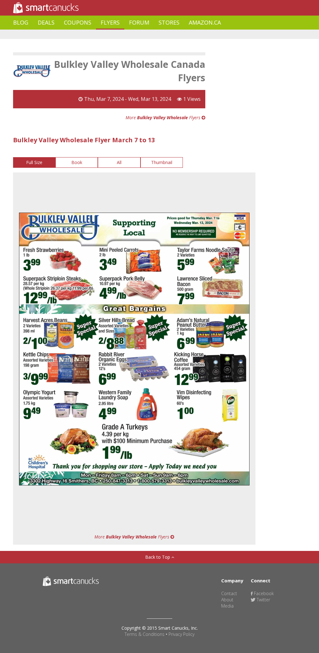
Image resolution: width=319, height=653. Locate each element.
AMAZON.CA (205, 22)
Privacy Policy (181, 634)
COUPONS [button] (77, 22)
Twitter (262, 600)
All (119, 162)
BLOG (20, 22)
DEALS (46, 22)
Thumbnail (161, 162)
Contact (229, 593)
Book (76, 162)
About (227, 600)
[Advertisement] (126, 34)
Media (227, 606)
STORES (169, 22)
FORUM (139, 22)
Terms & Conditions (144, 634)
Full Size (34, 162)
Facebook (263, 593)
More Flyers (164, 117)
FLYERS (110, 22)
